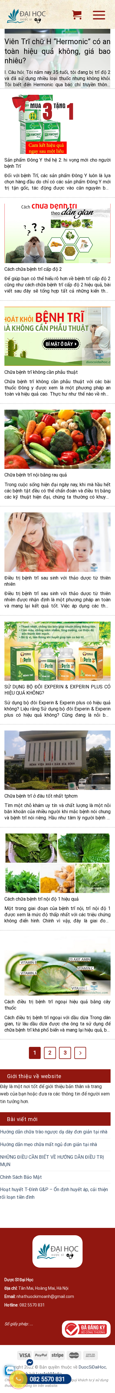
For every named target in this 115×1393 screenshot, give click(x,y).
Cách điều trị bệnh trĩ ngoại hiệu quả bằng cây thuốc (57, 1005)
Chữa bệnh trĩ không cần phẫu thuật (41, 372)
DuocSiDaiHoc (92, 1367)
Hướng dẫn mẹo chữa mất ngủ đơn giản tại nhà (48, 1144)
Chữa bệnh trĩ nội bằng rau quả (35, 475)
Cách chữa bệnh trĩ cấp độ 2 (33, 269)
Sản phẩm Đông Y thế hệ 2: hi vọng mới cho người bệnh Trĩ (57, 163)
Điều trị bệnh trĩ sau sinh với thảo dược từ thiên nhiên (57, 581)
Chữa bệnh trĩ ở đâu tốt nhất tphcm (41, 796)
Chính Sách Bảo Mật (21, 1177)
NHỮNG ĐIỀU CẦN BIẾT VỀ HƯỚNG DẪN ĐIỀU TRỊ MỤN (52, 1161)
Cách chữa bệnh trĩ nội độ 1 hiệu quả (41, 899)
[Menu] (99, 14)
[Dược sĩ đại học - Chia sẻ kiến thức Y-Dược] (29, 16)
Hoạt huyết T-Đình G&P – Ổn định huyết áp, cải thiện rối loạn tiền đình (54, 1193)
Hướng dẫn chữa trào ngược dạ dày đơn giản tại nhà (53, 1132)
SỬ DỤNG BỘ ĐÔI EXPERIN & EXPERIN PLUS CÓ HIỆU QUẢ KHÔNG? (57, 690)
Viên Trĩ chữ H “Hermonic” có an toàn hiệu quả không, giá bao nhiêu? (57, 51)
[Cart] (76, 14)
